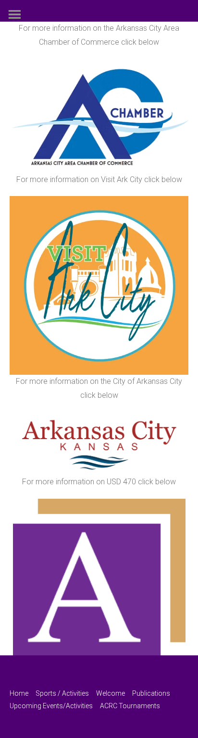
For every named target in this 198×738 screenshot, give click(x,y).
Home (19, 693)
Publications (151, 693)
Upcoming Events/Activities (51, 706)
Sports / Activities (62, 693)
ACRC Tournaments (130, 706)
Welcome (110, 693)
